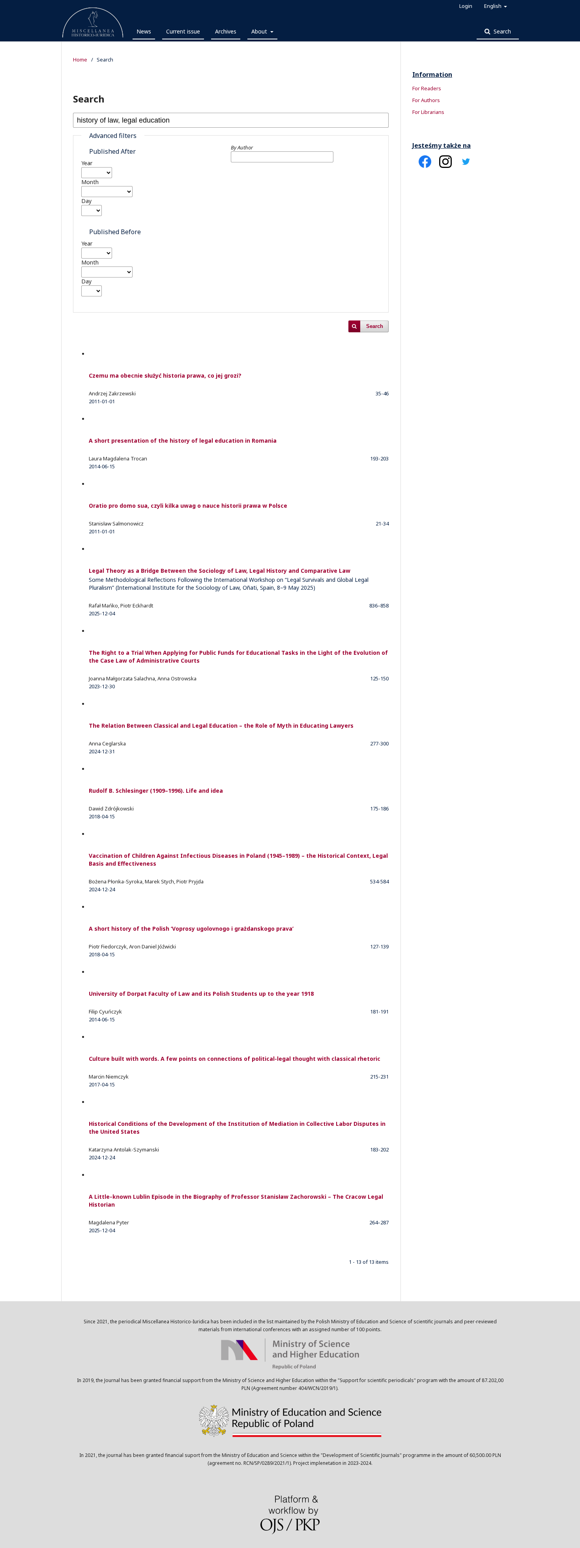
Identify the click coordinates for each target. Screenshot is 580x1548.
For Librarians (428, 111)
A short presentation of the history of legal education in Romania (183, 440)
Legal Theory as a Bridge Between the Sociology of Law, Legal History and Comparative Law (229, 579)
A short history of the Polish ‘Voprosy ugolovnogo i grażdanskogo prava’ (191, 928)
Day (86, 201)
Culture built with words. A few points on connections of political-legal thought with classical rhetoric (234, 1058)
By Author (242, 147)
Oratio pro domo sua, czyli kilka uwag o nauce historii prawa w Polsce (188, 505)
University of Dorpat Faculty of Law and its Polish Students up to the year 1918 (201, 993)
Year (86, 163)
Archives (225, 31)
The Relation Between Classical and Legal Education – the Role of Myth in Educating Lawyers (221, 725)
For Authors (426, 100)
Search (501, 31)
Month (90, 182)
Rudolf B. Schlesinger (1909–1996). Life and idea (156, 790)
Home (80, 59)
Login (465, 5)
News (144, 31)
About (260, 31)
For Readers (426, 88)
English (493, 5)
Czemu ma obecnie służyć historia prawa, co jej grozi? (165, 375)
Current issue (183, 31)
